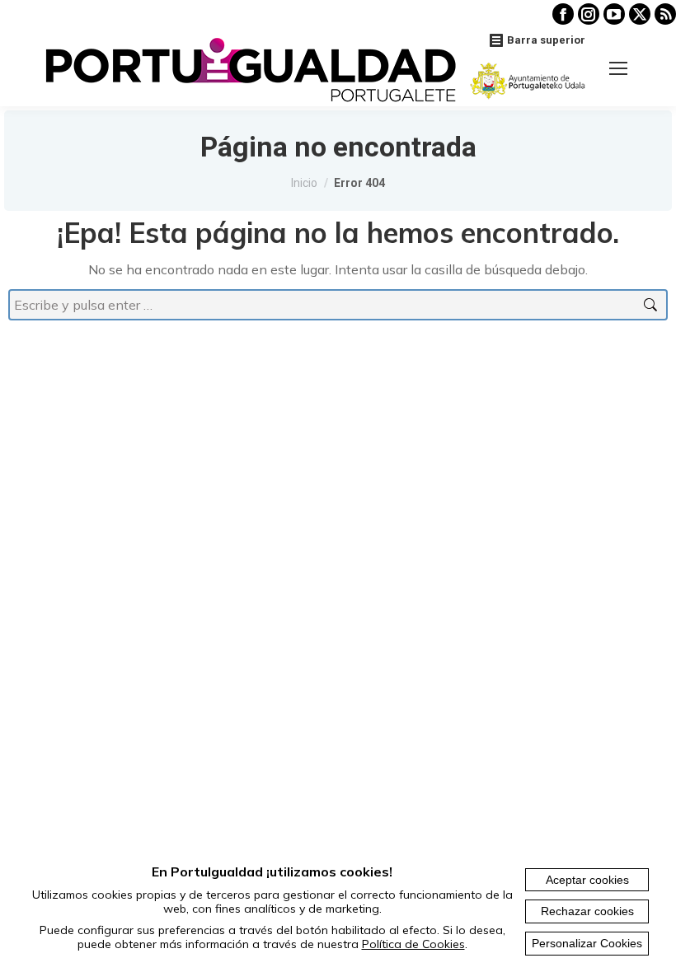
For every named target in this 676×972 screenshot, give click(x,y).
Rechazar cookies (587, 911)
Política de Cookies (413, 944)
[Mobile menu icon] (618, 68)
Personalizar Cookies (587, 943)
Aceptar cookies (587, 879)
